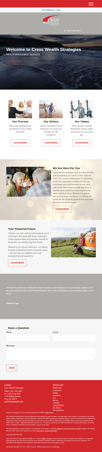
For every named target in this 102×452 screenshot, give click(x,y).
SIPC (50, 438)
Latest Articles (58, 405)
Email (55, 332)
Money (55, 400)
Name (9, 332)
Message (10, 345)
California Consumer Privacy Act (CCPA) (69, 428)
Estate (55, 393)
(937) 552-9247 (74, 30)
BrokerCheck (49, 412)
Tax (54, 397)
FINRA (44, 438)
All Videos (57, 407)
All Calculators (58, 410)
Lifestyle (56, 402)
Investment (57, 390)
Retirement (57, 388)
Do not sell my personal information (46, 431)
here (58, 447)
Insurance (57, 395)
